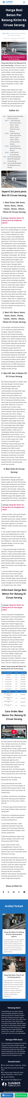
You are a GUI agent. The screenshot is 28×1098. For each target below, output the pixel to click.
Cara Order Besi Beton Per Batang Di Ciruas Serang (14, 165)
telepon (8, 1095)
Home (4, 33)
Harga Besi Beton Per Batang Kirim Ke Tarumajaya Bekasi (13, 607)
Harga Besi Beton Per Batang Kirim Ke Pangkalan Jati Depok (13, 507)
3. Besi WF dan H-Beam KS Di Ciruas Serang (15, 148)
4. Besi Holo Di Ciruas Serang (14, 153)
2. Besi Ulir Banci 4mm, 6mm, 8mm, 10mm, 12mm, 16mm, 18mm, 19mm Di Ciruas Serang (15, 138)
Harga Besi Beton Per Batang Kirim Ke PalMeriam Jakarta (13, 220)
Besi (8, 33)
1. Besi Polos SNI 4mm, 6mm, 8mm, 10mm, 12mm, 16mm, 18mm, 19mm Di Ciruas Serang (15, 126)
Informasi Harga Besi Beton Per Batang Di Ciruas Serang (14, 159)
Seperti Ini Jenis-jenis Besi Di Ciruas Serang (15, 117)
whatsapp (21, 1095)
